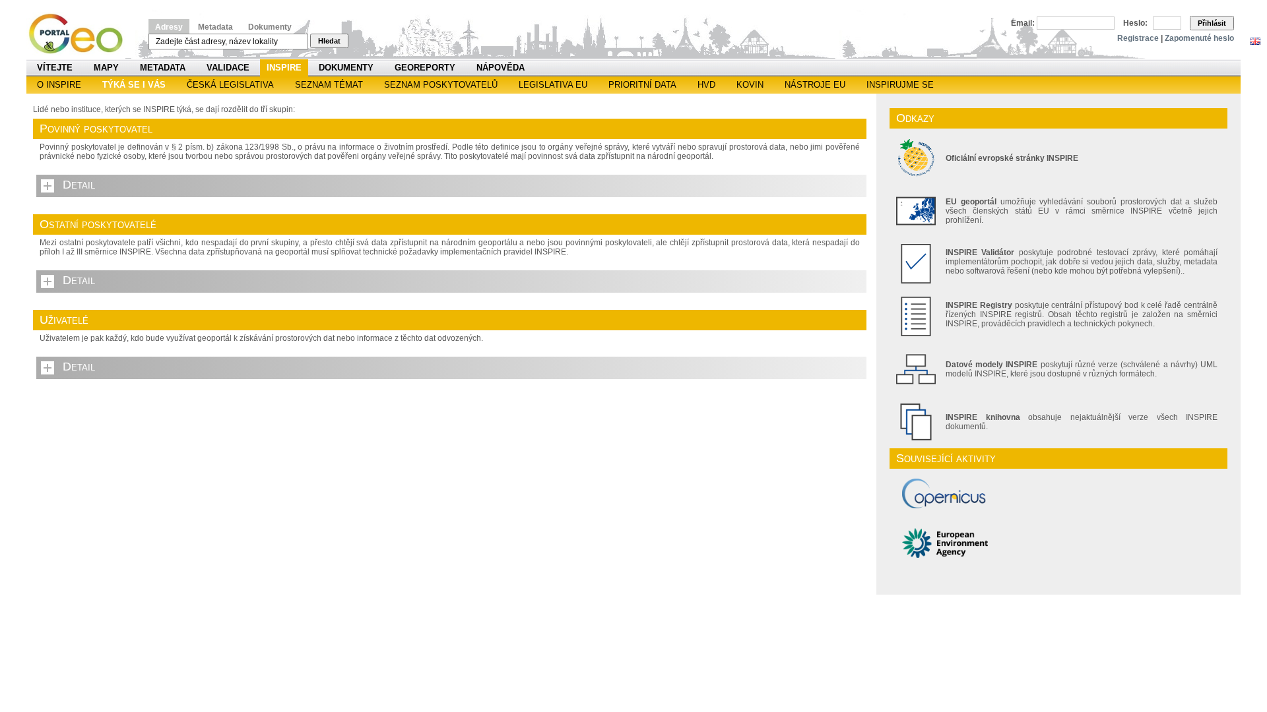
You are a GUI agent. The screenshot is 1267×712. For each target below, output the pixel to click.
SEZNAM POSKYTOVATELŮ (441, 85)
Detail (79, 184)
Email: (1023, 23)
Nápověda (500, 68)
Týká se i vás (134, 85)
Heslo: (1135, 23)
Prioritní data (642, 85)
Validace (228, 68)
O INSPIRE (59, 85)
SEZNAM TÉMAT (329, 85)
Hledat (329, 41)
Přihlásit (1212, 23)
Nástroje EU (815, 85)
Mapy (106, 68)
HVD (706, 85)
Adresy (169, 27)
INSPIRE (284, 68)
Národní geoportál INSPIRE (80, 34)
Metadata (215, 27)
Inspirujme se (900, 85)
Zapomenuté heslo (1199, 38)
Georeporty (425, 68)
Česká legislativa (230, 85)
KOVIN (749, 85)
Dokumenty (270, 27)
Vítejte (55, 68)
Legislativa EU (553, 85)
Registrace (1138, 38)
